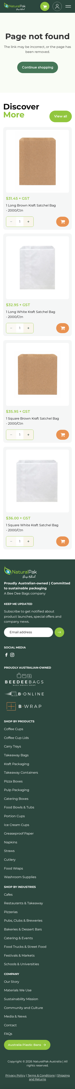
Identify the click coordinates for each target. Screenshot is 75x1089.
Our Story (11, 982)
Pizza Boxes (13, 781)
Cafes (8, 894)
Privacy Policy (15, 1075)
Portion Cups (14, 816)
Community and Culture (23, 1008)
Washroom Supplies (20, 877)
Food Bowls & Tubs (19, 807)
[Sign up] (59, 632)
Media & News (15, 1016)
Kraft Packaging (16, 764)
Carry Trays (12, 746)
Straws (9, 851)
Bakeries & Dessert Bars (23, 929)
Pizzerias (11, 912)
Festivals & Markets (19, 955)
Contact (10, 1025)
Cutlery (10, 860)
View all (60, 116)
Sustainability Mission (21, 999)
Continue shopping (37, 67)
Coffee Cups (13, 729)
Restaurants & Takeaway (23, 903)
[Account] (57, 6)
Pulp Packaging (16, 790)
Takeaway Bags (16, 755)
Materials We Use (18, 990)
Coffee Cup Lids (16, 738)
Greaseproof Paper (19, 833)
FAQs (8, 1034)
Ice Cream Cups (16, 825)
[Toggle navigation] (68, 6)
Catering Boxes (16, 799)
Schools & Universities (21, 964)
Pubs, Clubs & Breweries (23, 920)
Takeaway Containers (21, 772)
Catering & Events (18, 938)
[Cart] (44, 6)
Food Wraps (13, 868)
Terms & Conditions (41, 1075)
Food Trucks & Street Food (25, 947)
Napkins (10, 842)
